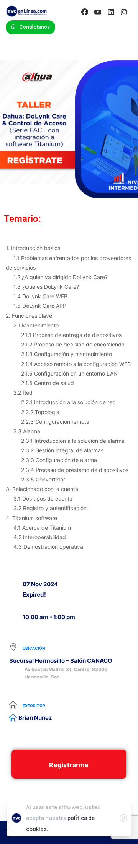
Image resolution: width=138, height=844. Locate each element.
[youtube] (97, 11)
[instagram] (123, 11)
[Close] (123, 818)
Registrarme (69, 765)
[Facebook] (84, 11)
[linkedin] (110, 11)
